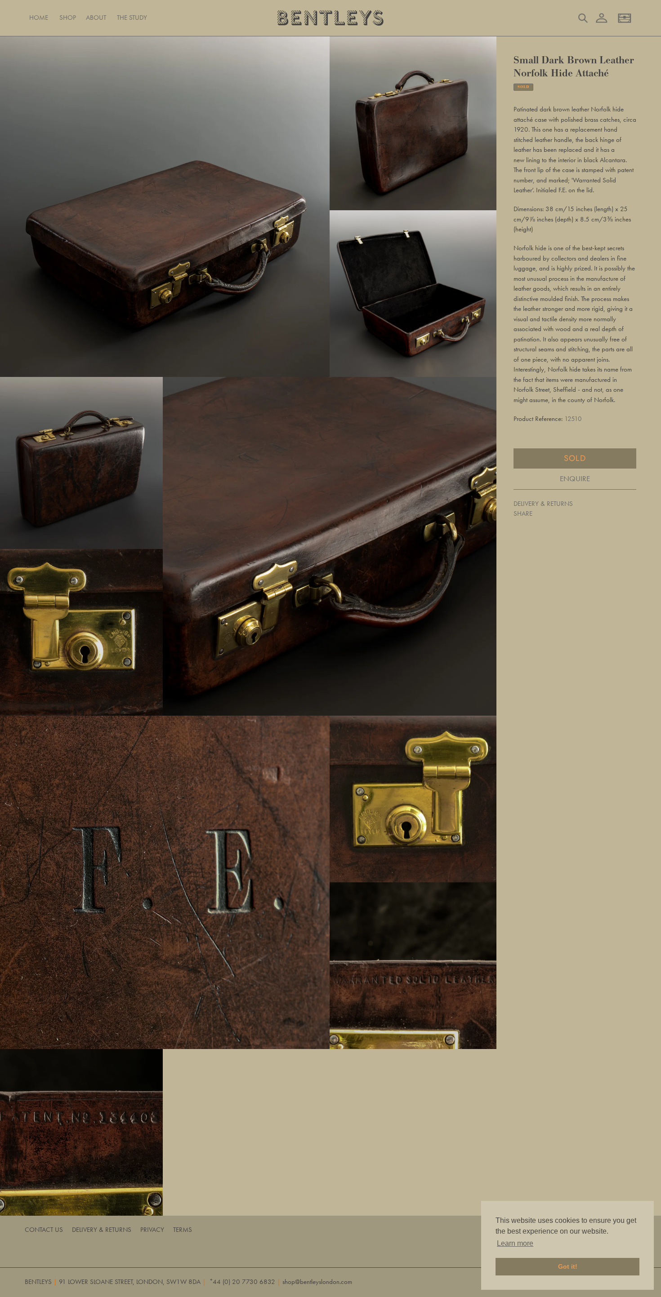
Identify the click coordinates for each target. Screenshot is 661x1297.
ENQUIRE (575, 478)
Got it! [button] (567, 1266)
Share (523, 513)
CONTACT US (44, 1229)
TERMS (182, 1229)
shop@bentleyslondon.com (317, 1281)
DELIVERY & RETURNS (543, 503)
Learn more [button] (515, 1243)
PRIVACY (152, 1229)
